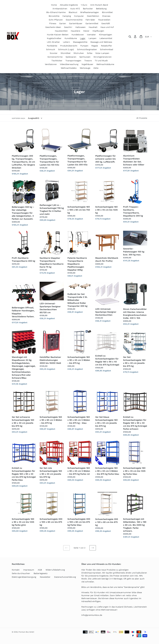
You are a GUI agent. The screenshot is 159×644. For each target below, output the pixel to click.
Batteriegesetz (41, 573)
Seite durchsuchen (21, 573)
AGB (40, 570)
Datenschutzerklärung (65, 577)
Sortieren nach (18, 118)
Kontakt (16, 570)
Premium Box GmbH (26, 632)
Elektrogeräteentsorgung (24, 577)
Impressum (28, 570)
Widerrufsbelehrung (55, 570)
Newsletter (45, 577)
